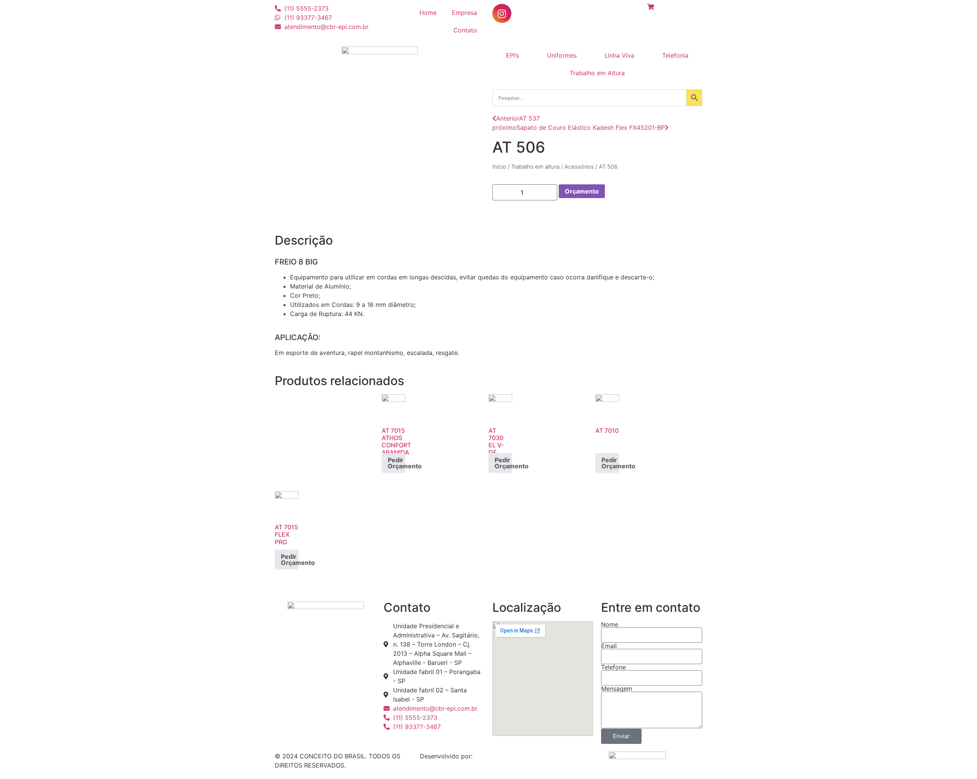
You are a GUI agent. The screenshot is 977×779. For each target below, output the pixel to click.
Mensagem (616, 688)
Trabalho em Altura (597, 73)
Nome (609, 624)
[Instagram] (501, 13)
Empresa (464, 12)
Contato (465, 30)
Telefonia (675, 55)
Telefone (613, 667)
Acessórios (579, 166)
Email (609, 646)
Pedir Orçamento (396, 463)
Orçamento (582, 191)
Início (499, 166)
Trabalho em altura (535, 166)
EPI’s (512, 55)
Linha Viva (619, 55)
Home (428, 12)
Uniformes (562, 55)
